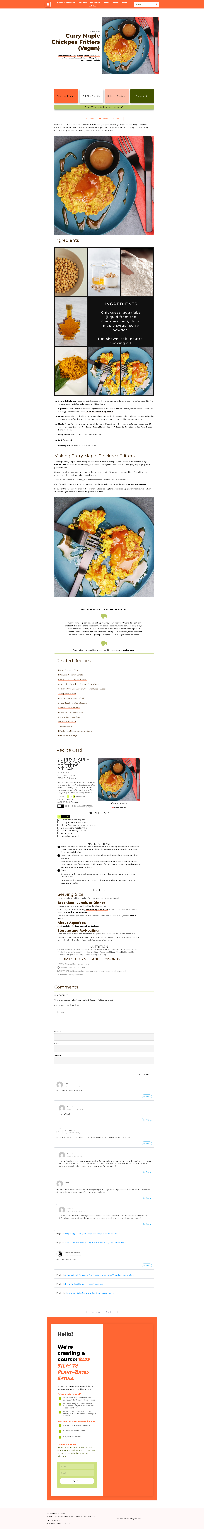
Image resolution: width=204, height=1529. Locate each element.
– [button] (68, 796)
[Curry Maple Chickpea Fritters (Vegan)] (130, 45)
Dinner (80, 56)
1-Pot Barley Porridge (67, 736)
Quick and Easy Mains (90, 58)
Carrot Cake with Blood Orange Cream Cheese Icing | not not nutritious (95, 1243)
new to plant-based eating (88, 623)
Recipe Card (60, 465)
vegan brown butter (72, 492)
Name (57, 1032)
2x (63, 817)
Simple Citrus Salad (67, 722)
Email (57, 1044)
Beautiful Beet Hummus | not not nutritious (84, 1284)
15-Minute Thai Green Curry (70, 712)
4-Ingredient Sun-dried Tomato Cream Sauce (79, 684)
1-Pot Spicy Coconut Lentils (70, 675)
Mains (60, 58)
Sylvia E (70, 1107)
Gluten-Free (89, 56)
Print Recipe (120, 803)
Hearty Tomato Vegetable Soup (72, 679)
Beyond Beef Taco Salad (69, 717)
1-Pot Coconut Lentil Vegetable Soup (75, 731)
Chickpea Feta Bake (67, 694)
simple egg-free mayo (97, 910)
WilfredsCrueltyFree (72, 1252)
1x (59, 817)
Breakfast (62, 56)
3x (68, 817)
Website (57, 1055)
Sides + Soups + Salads (90, 60)
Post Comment (143, 1074)
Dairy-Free (71, 56)
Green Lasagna (65, 726)
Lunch (97, 56)
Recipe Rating (60, 1005)
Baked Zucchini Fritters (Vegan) (72, 703)
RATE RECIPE (120, 807)
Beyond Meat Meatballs (69, 708)
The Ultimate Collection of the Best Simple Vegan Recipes (89, 1293)
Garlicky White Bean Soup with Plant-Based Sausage (82, 689)
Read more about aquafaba (99, 412)
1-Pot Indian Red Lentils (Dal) (71, 698)
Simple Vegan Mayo (137, 484)
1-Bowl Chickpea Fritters (69, 670)
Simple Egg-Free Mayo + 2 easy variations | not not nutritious (91, 1234)
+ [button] (74, 796)
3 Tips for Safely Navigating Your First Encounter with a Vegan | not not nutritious (99, 1275)
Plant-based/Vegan (72, 58)
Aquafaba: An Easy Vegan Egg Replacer (80, 926)
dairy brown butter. (93, 492)
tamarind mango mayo (76, 912)
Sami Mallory (70, 1130)
